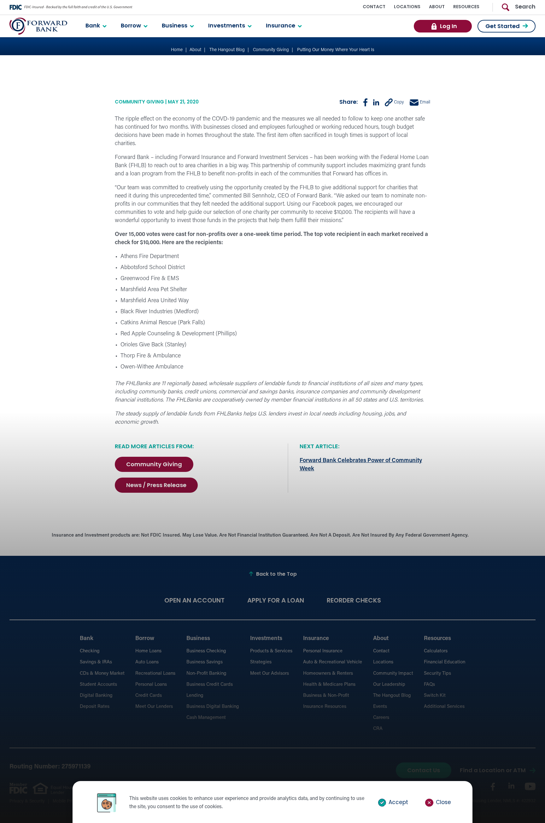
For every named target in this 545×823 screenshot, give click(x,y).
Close (443, 802)
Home (177, 50)
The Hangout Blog (227, 50)
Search (525, 7)
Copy (398, 102)
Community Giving (271, 50)
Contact (374, 7)
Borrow (131, 26)
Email (424, 102)
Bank (92, 26)
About (437, 7)
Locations (407, 7)
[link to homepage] (38, 26)
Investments (226, 26)
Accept (398, 802)
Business (174, 26)
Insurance (280, 26)
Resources (466, 7)
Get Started (502, 27)
